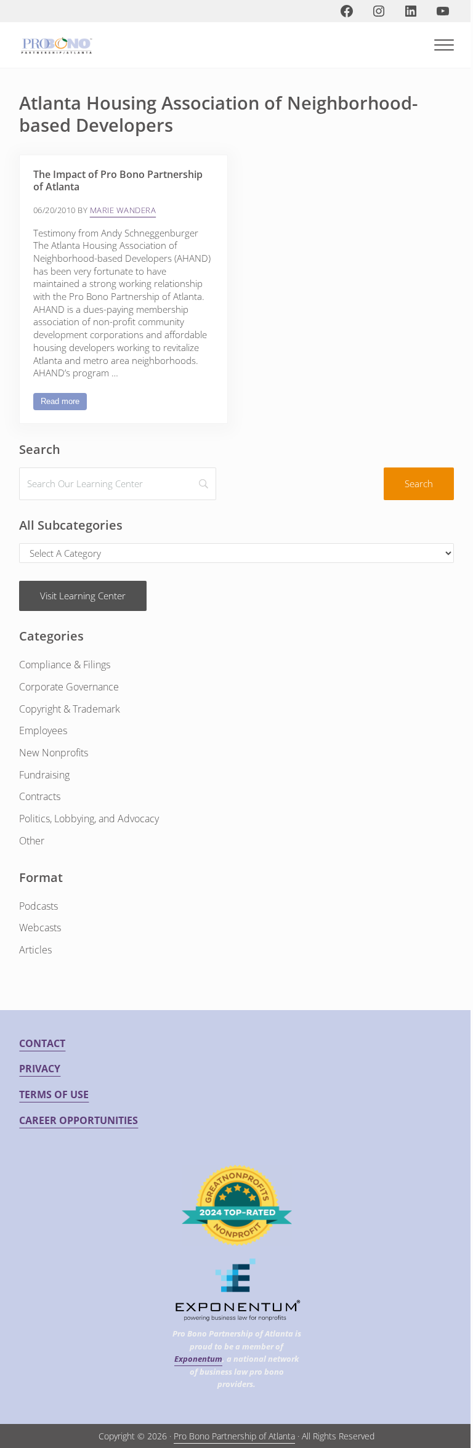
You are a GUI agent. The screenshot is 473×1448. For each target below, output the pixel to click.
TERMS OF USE (54, 1094)
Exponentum (198, 1358)
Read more (64, 403)
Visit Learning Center (83, 595)
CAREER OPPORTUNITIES (78, 1120)
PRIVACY (39, 1068)
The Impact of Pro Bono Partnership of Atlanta (118, 180)
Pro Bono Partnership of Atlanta (234, 1436)
